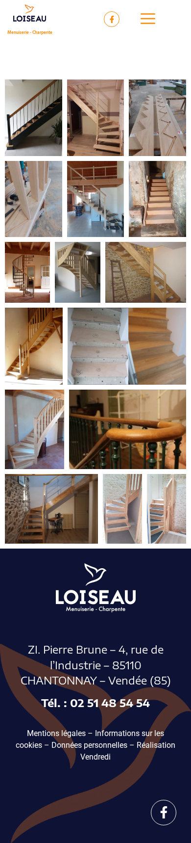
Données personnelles (89, 745)
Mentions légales (56, 733)
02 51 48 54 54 (110, 703)
